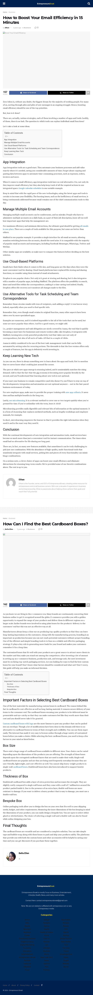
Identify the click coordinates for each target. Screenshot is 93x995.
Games (46, 926)
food (27, 970)
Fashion (27, 960)
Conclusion (8, 154)
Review (66, 926)
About (14, 985)
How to (46, 939)
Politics (46, 970)
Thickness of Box (13, 687)
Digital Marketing (27, 945)
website (66, 964)
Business (12, 12)
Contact (36, 985)
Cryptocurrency (27, 942)
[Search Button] (89, 3)
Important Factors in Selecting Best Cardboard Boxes (25, 681)
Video (66, 957)
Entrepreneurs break (27, 957)
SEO (66, 929)
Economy (27, 948)
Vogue (66, 960)
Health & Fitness (46, 932)
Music (46, 954)
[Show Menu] (4, 3)
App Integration (10, 140)
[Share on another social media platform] (88, 93)
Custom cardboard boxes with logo (18, 723)
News (46, 960)
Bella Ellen (9, 529)
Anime (27, 920)
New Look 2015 (46, 957)
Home (5, 12)
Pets (46, 967)
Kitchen (46, 942)
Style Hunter (66, 942)
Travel (66, 951)
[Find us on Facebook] (41, 985)
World (65, 967)
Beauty (27, 926)
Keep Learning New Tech (14, 151)
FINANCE (27, 967)
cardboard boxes (20, 767)
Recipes (66, 923)
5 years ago (17, 28)
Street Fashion (66, 939)
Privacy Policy (25, 985)
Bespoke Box (11, 689)
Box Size (10, 684)
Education (27, 951)
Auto (27, 923)
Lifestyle (46, 948)
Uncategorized (66, 954)
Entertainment (27, 954)
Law (46, 945)
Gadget (47, 920)
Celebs (27, 935)
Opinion (46, 964)
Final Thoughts (10, 692)
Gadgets (46, 923)
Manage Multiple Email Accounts (17, 143)
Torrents (66, 948)
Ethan (7, 28)
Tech (66, 945)
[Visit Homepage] (46, 3)
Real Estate (65, 920)
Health (46, 929)
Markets (46, 951)
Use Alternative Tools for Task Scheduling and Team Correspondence (31, 148)
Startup (66, 935)
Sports (66, 932)
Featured (27, 964)
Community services (27, 939)
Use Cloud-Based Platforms (15, 146)
